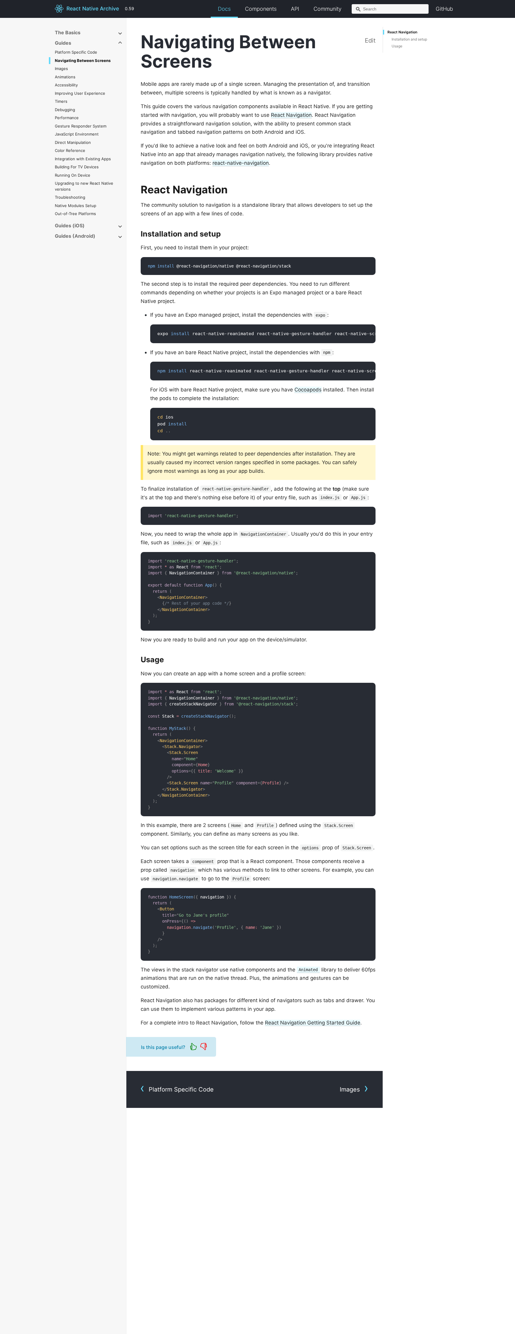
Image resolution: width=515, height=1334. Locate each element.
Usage (397, 46)
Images (61, 68)
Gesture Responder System (80, 126)
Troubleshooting (70, 197)
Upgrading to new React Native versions (84, 186)
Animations (65, 76)
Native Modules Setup (75, 205)
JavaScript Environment (77, 134)
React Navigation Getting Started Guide (312, 1023)
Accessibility (66, 85)
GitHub (444, 9)
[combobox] (390, 9)
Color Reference (70, 150)
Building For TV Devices (77, 166)
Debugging (65, 109)
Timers (61, 101)
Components (261, 9)
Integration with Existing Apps (83, 158)
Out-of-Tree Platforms (75, 213)
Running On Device (72, 175)
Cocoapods (308, 390)
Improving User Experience (80, 93)
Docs (224, 9)
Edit (370, 40)
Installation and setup (409, 39)
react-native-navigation (240, 163)
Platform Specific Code (76, 52)
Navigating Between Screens (83, 60)
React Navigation (291, 115)
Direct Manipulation (73, 142)
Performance (67, 117)
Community (328, 9)
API (295, 9)
